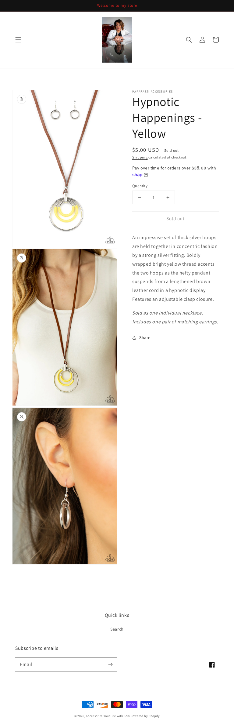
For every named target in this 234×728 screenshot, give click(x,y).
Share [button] (145, 337)
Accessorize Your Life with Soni (108, 716)
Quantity (139, 185)
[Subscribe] (110, 664)
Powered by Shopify (145, 716)
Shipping (140, 157)
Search (117, 629)
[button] (18, 39)
